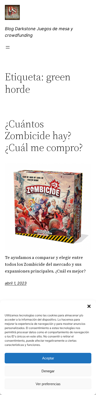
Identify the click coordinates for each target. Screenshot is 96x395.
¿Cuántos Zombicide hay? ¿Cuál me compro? (44, 136)
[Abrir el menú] (7, 47)
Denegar (48, 371)
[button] (89, 306)
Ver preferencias (48, 384)
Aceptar (48, 358)
